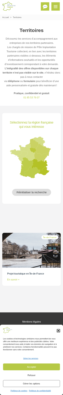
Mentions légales (31, 321)
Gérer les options (31, 383)
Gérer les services (30, 358)
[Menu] (55, 6)
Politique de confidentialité (40, 391)
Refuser (31, 375)
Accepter (31, 367)
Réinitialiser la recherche (32, 192)
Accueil (5, 17)
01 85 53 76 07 (31, 97)
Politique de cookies (19, 391)
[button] (58, 330)
